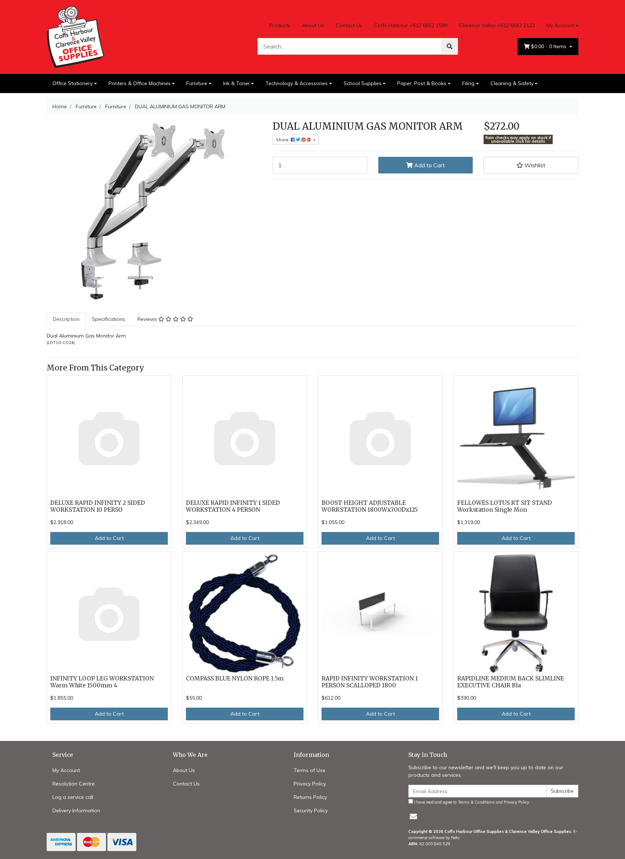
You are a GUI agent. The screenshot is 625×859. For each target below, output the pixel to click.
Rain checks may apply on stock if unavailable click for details (518, 139)
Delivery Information (76, 810)
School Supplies (363, 83)
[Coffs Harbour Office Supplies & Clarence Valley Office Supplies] (76, 36)
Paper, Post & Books (421, 83)
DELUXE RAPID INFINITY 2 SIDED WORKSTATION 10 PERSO (97, 506)
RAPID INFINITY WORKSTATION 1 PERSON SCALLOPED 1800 (370, 682)
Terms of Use (310, 770)
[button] (531, 165)
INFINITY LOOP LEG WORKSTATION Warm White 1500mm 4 (102, 682)
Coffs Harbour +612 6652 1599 (410, 25)
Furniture (196, 83)
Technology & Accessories (296, 83)
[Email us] (413, 816)
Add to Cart (429, 165)
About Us (313, 25)
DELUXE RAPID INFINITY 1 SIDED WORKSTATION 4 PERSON (233, 506)
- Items (549, 46)
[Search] (449, 46)
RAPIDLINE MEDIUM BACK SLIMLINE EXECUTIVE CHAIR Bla (510, 682)
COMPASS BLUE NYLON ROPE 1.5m (235, 678)
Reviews (147, 319)
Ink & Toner (236, 83)
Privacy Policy (310, 783)
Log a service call (72, 797)
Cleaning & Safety (511, 83)
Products (279, 25)
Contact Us (349, 25)
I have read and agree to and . (471, 802)
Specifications (108, 319)
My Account (560, 25)
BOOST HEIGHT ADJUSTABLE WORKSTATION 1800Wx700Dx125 (370, 506)
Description (66, 319)
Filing (468, 83)
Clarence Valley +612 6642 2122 (497, 25)
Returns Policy (310, 797)
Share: (283, 139)
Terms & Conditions (476, 802)
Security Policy (311, 810)
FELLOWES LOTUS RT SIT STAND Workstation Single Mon (504, 506)
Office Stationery (72, 83)
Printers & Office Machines (140, 83)
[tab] (66, 319)
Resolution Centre (73, 783)
